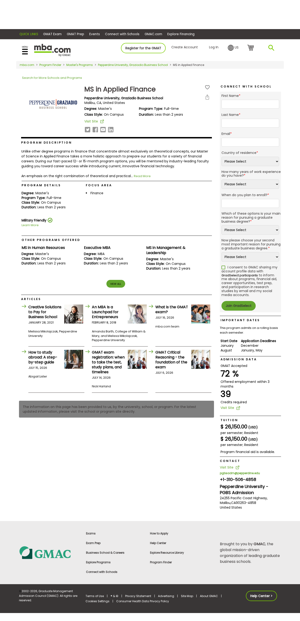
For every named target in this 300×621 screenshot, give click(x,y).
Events (94, 34)
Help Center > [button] (261, 596)
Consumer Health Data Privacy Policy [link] (142, 601)
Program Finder (50, 65)
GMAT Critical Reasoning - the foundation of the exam (171, 360)
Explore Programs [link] (98, 562)
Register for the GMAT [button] (143, 48)
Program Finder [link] (161, 562)
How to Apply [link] (159, 533)
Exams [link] (91, 533)
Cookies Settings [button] (97, 601)
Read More (142, 176)
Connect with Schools (122, 34)
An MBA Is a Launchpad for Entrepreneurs (105, 312)
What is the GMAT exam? (171, 309)
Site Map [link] (187, 596)
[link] (49, 552)
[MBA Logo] (52, 50)
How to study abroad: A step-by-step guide (42, 357)
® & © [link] (114, 596)
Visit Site (91, 121)
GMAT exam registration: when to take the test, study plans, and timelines (108, 362)
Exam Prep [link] (93, 543)
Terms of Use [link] (95, 596)
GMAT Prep (75, 34)
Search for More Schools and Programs (52, 78)
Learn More (30, 225)
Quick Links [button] (28, 34)
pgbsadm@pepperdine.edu (240, 473)
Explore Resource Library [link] (167, 553)
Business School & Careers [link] (105, 553)
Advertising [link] (166, 596)
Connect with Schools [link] (101, 572)
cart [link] (251, 48)
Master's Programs (79, 65)
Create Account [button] (184, 47)
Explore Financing (181, 34)
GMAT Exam (52, 34)
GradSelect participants (239, 275)
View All (115, 284)
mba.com (27, 65)
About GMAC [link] (209, 596)
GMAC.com (153, 34)
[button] (233, 48)
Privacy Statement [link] (138, 596)
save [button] (207, 87)
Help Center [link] (158, 543)
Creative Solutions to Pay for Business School (44, 312)
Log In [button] (213, 47)
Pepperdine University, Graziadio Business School (133, 65)
